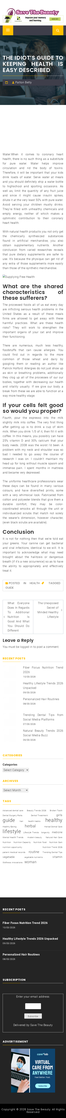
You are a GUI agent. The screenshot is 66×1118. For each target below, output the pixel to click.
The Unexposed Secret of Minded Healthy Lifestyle (47, 609)
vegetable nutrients (33, 857)
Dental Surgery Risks (13, 815)
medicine (57, 832)
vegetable (9, 857)
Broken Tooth (56, 810)
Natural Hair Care (54, 837)
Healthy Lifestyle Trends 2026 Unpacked (30, 938)
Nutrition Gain (55, 842)
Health (35, 583)
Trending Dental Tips (52, 852)
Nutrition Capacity (22, 842)
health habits (34, 821)
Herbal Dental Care (53, 827)
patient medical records (14, 852)
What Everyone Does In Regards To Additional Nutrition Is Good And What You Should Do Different (19, 616)
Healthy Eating (9, 827)
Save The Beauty (41, 1025)
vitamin (57, 857)
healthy (53, 820)
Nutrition (7, 842)
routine (34, 852)
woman (30, 862)
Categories (10, 764)
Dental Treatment (39, 815)
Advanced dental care (13, 810)
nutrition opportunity (12, 847)
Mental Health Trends (13, 837)
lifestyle (12, 831)
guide (9, 588)
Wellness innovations (13, 862)
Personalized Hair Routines (41, 699)
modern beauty (34, 837)
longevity (45, 832)
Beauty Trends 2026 (36, 810)
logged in (26, 647)
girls (59, 815)
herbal (30, 826)
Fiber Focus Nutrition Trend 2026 (25, 923)
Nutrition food (40, 842)
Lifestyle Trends (31, 832)
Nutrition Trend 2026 (52, 847)
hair (21, 821)
